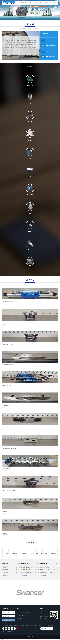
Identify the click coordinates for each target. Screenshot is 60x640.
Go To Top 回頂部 (30, 636)
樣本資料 (41, 2)
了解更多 (8, 51)
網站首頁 (22, 2)
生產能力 (41, 615)
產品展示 (30, 280)
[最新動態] (53, 34)
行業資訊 (46, 613)
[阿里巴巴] (30, 592)
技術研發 (41, 618)
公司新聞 (46, 611)
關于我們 (26, 2)
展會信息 (41, 616)
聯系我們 (46, 2)
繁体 (56, 2)
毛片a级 (1, 639)
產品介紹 (31, 2)
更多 (19, 563)
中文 (54, 2)
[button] (2, 10)
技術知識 (46, 615)
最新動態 (36, 2)
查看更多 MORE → (5, 575)
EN (52, 2)
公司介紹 (30, 24)
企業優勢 (30, 542)
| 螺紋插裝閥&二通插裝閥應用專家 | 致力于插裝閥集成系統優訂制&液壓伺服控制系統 (26, 625)
